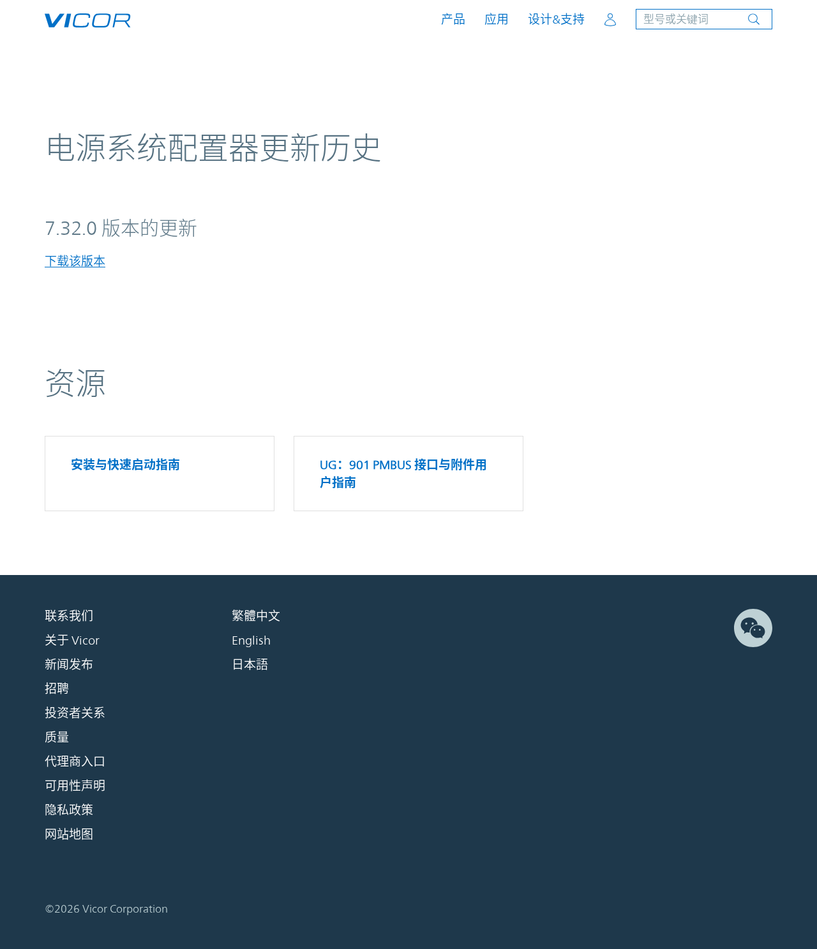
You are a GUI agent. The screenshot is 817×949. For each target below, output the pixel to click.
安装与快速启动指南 (125, 465)
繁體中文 (256, 616)
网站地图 (69, 834)
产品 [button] (453, 19)
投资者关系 (75, 713)
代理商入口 (75, 761)
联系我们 (69, 616)
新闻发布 (69, 664)
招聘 (57, 689)
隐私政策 (69, 810)
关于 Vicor (72, 640)
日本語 (250, 664)
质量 (57, 737)
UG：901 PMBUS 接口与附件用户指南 (403, 473)
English (251, 640)
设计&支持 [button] (556, 19)
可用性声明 (75, 786)
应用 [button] (496, 19)
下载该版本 (75, 261)
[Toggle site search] (704, 19)
